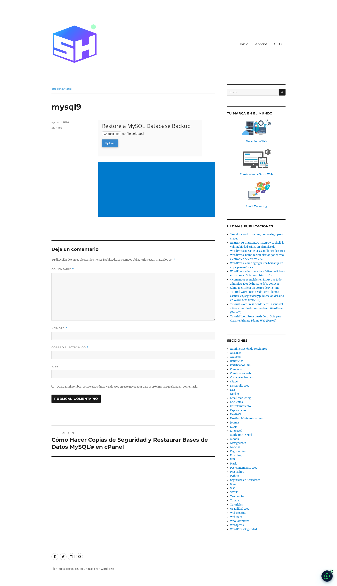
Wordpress (237, 525)
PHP (232, 459)
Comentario (62, 269)
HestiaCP (235, 414)
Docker (234, 394)
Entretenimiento (240, 406)
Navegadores (238, 443)
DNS (233, 389)
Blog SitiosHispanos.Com (67, 569)
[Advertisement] (157, 189)
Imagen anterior (61, 88)
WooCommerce (239, 521)
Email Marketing (240, 398)
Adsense (235, 353)
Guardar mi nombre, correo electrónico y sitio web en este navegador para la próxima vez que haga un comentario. (127, 386)
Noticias (235, 447)
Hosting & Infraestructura (246, 418)
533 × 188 (56, 127)
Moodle (234, 439)
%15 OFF (279, 44)
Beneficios (236, 361)
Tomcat (235, 500)
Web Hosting (238, 513)
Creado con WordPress (100, 569)
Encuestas (236, 402)
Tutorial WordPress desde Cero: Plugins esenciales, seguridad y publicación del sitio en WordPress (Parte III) (257, 296)
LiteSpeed (236, 430)
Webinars (236, 517)
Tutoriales (236, 504)
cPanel (234, 381)
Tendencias (237, 496)
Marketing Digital (241, 435)
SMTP (234, 492)
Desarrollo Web (239, 385)
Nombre (59, 328)
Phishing (235, 455)
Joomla (234, 422)
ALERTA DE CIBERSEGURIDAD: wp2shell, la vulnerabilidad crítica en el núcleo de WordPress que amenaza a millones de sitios (257, 247)
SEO (232, 488)
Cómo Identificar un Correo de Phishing (254, 287)
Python (234, 476)
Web (55, 366)
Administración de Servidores (248, 348)
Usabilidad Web (239, 508)
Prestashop (237, 471)
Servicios (260, 44)
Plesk (233, 463)
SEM (233, 484)
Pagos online (238, 451)
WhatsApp (327, 576)
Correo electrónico (69, 347)
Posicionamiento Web (243, 467)
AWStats (235, 357)
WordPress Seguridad (243, 529)
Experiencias (238, 410)
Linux (233, 426)
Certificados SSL (240, 365)
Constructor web (240, 373)
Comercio (236, 369)
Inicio (244, 44)
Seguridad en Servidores (245, 480)
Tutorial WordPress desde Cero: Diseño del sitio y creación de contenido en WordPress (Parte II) (257, 308)
